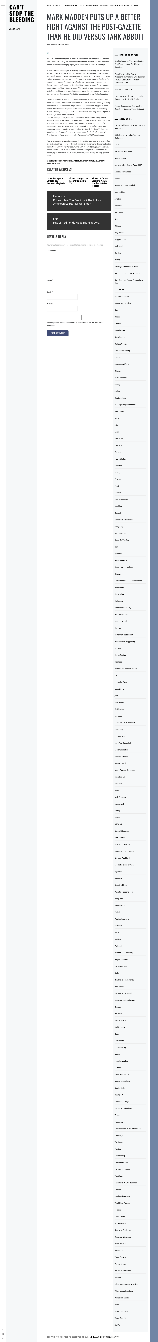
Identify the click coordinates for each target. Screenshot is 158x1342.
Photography (120, 905)
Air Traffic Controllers (123, 151)
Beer (116, 219)
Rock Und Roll (120, 1020)
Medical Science (121, 757)
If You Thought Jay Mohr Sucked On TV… (78, 181)
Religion (118, 1007)
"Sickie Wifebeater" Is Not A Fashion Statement (130, 126)
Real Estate (119, 987)
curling (117, 384)
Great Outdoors (121, 560)
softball (118, 1068)
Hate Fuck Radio (121, 621)
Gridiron (52, 161)
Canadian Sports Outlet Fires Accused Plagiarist (56, 181)
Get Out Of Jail (121, 533)
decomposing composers (125, 405)
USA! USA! (119, 1250)
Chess (117, 317)
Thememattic (113, 1337)
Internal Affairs (121, 682)
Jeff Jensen (119, 702)
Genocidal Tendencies (124, 520)
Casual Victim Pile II (123, 303)
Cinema (118, 324)
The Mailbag (120, 1156)
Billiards (118, 226)
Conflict (118, 357)
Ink (116, 675)
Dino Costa (119, 411)
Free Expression (121, 499)
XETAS (117, 1325)
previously (61, 62)
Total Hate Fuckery (122, 1203)
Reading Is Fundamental (124, 980)
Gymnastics (119, 587)
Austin (117, 178)
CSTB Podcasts (121, 378)
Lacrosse (118, 716)
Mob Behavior (120, 797)
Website (50, 304)
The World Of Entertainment (126, 1183)
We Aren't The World (123, 1271)
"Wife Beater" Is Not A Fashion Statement (127, 136)
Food (117, 486)
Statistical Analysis (122, 1102)
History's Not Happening (125, 641)
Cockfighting (120, 337)
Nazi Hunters (120, 838)
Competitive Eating (122, 351)
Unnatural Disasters (123, 1237)
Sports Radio (120, 1088)
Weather (118, 1277)
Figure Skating (120, 459)
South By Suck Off (122, 1074)
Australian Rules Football (125, 185)
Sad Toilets (119, 1041)
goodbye (118, 554)
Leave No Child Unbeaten (125, 723)
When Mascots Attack (124, 1291)
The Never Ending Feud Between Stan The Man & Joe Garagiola (129, 64)
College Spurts (121, 344)
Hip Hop (118, 628)
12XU (117, 145)
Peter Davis (119, 74)
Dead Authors (120, 398)
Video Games (120, 1257)
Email (50, 292)
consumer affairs (122, 364)
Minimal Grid (96, 1337)
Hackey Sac (119, 594)
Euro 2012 (119, 439)
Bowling (118, 253)
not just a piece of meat (124, 865)
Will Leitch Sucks (122, 1298)
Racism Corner (121, 966)
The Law (118, 1149)
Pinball (117, 912)
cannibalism (120, 290)
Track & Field (120, 1217)
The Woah (119, 1176)
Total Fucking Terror (123, 1196)
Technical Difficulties (123, 1108)
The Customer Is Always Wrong (127, 1129)
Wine (117, 1304)
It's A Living (119, 689)
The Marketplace (121, 1162)
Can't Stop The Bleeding (21, 13)
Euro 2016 (119, 445)
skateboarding (120, 1047)
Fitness (118, 479)
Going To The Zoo (122, 540)
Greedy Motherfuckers (124, 567)
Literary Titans (120, 736)
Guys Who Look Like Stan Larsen (128, 581)
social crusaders (121, 1061)
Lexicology (119, 729)
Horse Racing (120, 655)
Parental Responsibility (124, 892)
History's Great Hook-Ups (125, 635)
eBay (116, 425)
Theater (118, 1189)
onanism (118, 878)
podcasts (118, 926)
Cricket (117, 371)
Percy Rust (119, 899)
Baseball (118, 206)
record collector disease (125, 1000)
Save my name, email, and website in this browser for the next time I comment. (75, 324)
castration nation (122, 296)
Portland (118, 946)
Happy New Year (121, 614)
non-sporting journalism (124, 851)
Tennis (117, 1115)
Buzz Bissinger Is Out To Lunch (127, 273)
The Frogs (119, 1135)
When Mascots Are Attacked (126, 1284)
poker (117, 932)
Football (118, 493)
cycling (117, 391)
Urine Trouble (120, 1244)
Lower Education (121, 750)
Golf (116, 547)
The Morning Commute (124, 1169)
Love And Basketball (123, 743)
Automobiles (120, 192)
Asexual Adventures (123, 172)
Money (117, 811)
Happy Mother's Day (123, 608)
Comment (51, 250)
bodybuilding (120, 246)
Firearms (118, 466)
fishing (117, 472)
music (117, 817)
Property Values (121, 959)
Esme (117, 432)
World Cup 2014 (121, 1318)
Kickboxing (119, 709)
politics (118, 939)
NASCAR (118, 824)
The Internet (119, 1142)
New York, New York (123, 844)
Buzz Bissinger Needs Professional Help (129, 281)
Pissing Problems (122, 919)
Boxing (117, 260)
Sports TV (56, 163)
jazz (116, 696)
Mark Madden (59, 59)
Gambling (118, 506)
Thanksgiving (120, 1122)
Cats (116, 310)
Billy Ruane (119, 233)
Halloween (119, 601)
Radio (117, 973)
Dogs (117, 418)
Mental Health (120, 763)
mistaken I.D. (120, 777)
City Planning (120, 330)
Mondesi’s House (96, 65)
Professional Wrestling (72, 161)
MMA (117, 790)
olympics (118, 872)
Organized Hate (121, 885)
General (118, 513)
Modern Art (119, 804)
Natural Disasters (122, 831)
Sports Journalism (90, 161)
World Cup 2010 (121, 1311)
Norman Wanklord (122, 858)
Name (50, 280)
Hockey (59, 161)
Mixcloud (118, 784)
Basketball (119, 212)
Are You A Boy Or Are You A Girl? (128, 165)
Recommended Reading (124, 993)
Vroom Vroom (120, 1264)
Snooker (118, 1054)
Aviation (118, 199)
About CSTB (14, 29)
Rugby (117, 1034)
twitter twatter (120, 1223)
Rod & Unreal (120, 1027)
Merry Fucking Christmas (125, 770)
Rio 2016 (118, 1014)
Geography (119, 526)
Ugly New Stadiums (123, 1230)
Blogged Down (120, 239)
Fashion (118, 452)
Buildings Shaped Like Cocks (126, 266)
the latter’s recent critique (83, 62)
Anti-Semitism (120, 158)
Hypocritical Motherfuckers (126, 669)
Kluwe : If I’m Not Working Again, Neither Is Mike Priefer (100, 182)
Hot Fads (118, 662)
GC (68, 44)
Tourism (118, 1210)
